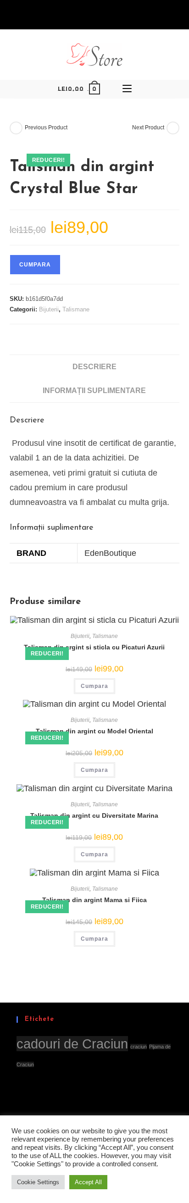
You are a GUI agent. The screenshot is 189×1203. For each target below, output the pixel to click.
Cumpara (35, 264)
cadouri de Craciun (72, 1043)
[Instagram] (98, 15)
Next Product (148, 127)
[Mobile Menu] (127, 89)
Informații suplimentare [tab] (94, 390)
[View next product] (173, 128)
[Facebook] (79, 15)
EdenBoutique (110, 553)
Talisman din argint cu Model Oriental (94, 731)
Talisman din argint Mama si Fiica (94, 900)
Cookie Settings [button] (38, 1182)
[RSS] (109, 15)
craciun (138, 1046)
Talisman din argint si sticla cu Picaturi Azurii (94, 647)
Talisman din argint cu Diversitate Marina (94, 815)
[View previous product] (16, 128)
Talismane (75, 309)
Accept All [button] (88, 1182)
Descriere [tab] (94, 366)
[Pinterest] (88, 15)
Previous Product (46, 127)
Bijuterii (49, 309)
